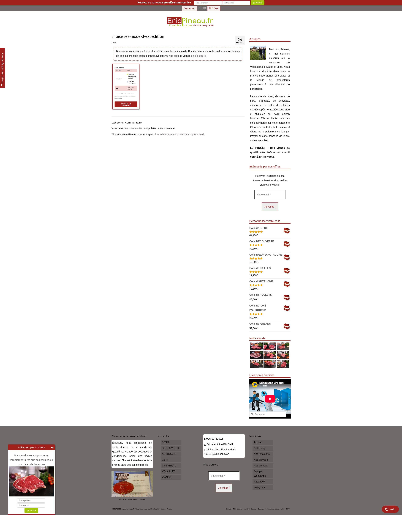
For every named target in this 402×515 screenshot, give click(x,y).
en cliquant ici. (199, 56)
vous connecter (133, 128)
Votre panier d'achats (215, 8)
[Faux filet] (256, 355)
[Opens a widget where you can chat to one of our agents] (390, 509)
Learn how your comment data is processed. (179, 134)
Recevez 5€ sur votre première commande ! (164, 2)
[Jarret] (269, 346)
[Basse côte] (256, 346)
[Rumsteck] (256, 364)
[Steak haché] (269, 355)
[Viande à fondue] (282, 346)
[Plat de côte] (282, 355)
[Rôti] (282, 364)
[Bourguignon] (269, 364)
